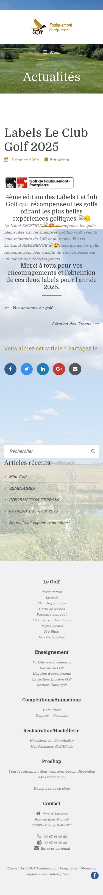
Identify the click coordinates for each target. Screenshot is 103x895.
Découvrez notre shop (52, 788)
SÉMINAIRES (22, 488)
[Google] (60, 369)
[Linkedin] (45, 369)
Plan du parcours (51, 603)
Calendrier (51, 710)
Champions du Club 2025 (33, 511)
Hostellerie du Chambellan (52, 740)
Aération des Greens (71, 323)
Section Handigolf (51, 685)
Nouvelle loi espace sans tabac (38, 522)
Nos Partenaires (51, 637)
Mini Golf (17, 476)
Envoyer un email (55, 848)
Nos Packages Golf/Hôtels (51, 746)
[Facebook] (12, 369)
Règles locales (51, 626)
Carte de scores (52, 609)
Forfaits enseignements (51, 662)
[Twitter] (28, 369)
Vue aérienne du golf (32, 308)
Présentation (51, 592)
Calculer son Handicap (52, 620)
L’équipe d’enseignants (52, 673)
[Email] (76, 369)
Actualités (59, 160)
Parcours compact (51, 614)
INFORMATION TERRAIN (34, 500)
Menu (54, 52)
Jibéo (64, 874)
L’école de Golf (51, 668)
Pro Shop (51, 631)
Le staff (52, 597)
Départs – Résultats (51, 715)
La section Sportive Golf (51, 679)
